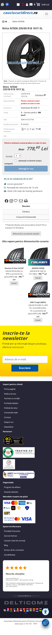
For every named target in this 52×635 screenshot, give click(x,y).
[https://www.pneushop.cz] (4, 611)
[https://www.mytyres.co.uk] (30, 609)
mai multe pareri (11, 586)
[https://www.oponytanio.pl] (21, 611)
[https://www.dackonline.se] (14, 609)
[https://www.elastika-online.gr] (27, 611)
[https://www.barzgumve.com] (30, 611)
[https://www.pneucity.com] (11, 611)
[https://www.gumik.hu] (17, 611)
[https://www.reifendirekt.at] (37, 609)
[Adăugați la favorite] (16, 201)
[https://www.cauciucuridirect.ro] (24, 611)
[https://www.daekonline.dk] (24, 609)
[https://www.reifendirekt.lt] (40, 611)
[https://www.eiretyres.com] (14, 611)
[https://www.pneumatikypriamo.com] (8, 611)
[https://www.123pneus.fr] (8, 609)
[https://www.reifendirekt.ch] (11, 609)
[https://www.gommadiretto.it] (17, 609)
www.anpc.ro (20, 623)
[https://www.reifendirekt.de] (4, 609)
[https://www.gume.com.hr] (34, 611)
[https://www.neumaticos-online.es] (34, 609)
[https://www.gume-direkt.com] (40, 609)
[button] (45, 611)
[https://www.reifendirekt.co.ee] (37, 611)
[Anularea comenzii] (23, 4)
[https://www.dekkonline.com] (21, 609)
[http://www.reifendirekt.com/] (26, 612)
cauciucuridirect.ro (24, 596)
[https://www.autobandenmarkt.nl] (27, 609)
